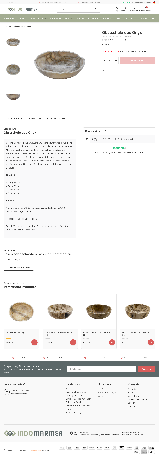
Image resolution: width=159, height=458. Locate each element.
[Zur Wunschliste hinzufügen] (103, 71)
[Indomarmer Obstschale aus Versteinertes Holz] (60, 311)
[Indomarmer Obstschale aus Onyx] (21, 311)
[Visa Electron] (122, 448)
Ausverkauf (9, 18)
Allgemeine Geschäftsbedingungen (76, 390)
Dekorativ (129, 18)
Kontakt (69, 409)
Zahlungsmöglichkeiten (76, 402)
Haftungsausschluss (75, 395)
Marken (131, 406)
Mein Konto (102, 389)
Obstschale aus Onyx (22, 26)
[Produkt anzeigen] (34, 342)
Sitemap (45, 450)
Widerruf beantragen (106, 392)
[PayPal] (99, 448)
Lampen (143, 18)
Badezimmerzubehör (60, 18)
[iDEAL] (69, 448)
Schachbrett (93, 18)
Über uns (101, 396)
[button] (90, 69)
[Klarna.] (144, 452)
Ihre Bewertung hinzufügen (19, 267)
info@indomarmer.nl (123, 139)
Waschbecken (37, 18)
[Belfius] (129, 448)
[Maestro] (84, 448)
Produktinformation (15, 118)
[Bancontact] (114, 448)
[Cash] (151, 452)
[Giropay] (151, 448)
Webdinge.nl (36, 450)
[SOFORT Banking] (92, 448)
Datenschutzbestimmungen (78, 399)
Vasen (117, 18)
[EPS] (137, 452)
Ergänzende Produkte (54, 118)
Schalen (80, 18)
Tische (21, 18)
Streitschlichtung (73, 412)
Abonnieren (146, 369)
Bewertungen (34, 118)
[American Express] (137, 448)
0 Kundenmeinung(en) (119, 40)
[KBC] (144, 448)
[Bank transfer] (62, 448)
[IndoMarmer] (22, 9)
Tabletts (107, 18)
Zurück (9, 26)
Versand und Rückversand (78, 405)
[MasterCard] (77, 448)
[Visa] (107, 448)
